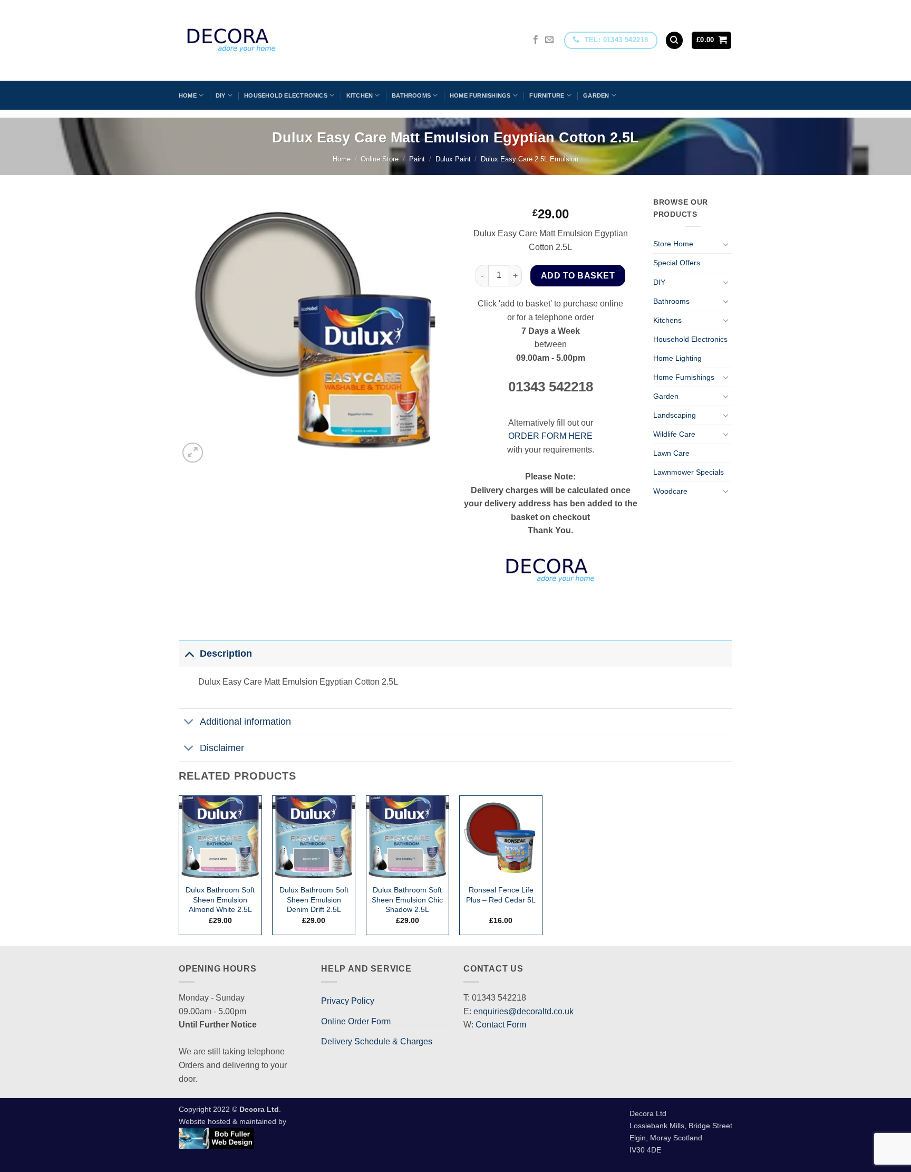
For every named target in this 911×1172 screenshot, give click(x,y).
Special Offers (676, 262)
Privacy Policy (347, 1000)
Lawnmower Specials (688, 472)
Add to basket (578, 275)
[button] (712, 40)
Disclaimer (222, 748)
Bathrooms (411, 95)
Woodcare (670, 491)
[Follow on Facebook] (535, 40)
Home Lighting (677, 358)
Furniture (546, 95)
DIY (221, 95)
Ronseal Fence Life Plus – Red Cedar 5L (501, 895)
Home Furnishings (480, 95)
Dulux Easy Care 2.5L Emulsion (529, 159)
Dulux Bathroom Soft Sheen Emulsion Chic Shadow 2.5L (407, 900)
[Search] (674, 40)
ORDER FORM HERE (550, 435)
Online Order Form (356, 1021)
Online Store (380, 159)
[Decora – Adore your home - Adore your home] (261, 40)
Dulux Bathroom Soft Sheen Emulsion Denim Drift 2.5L (313, 900)
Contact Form (501, 1024)
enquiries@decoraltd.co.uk (523, 1011)
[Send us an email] (549, 40)
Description (226, 653)
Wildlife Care (674, 434)
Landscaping (674, 415)
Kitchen (359, 95)
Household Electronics (285, 95)
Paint (417, 159)
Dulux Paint (453, 159)
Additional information (245, 721)
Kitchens (667, 320)
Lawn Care (671, 453)
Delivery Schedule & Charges (376, 1041)
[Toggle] (726, 244)
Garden (596, 95)
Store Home (673, 243)
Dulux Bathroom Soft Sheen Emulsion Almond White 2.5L (220, 900)
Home (188, 95)
